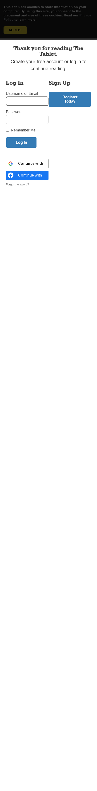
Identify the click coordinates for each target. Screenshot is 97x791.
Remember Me (23, 130)
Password (14, 112)
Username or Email (22, 94)
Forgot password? (17, 184)
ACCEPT (15, 30)
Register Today (69, 99)
